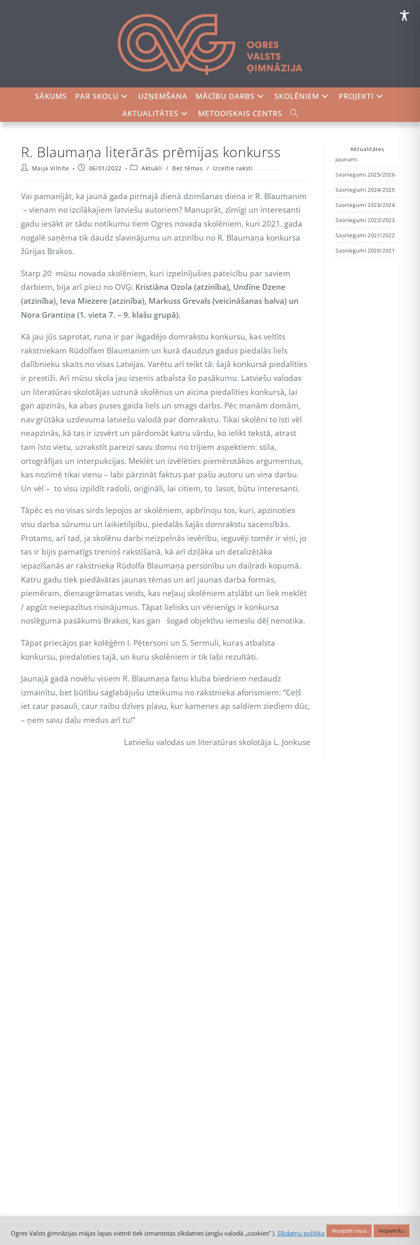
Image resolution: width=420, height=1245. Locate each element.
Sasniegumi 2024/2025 (365, 189)
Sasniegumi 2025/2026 (365, 174)
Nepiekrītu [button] (391, 1230)
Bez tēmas (187, 168)
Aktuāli (152, 168)
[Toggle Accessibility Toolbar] (404, 15)
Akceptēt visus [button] (349, 1230)
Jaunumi (346, 159)
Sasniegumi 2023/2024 (365, 205)
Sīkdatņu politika (300, 1233)
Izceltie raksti (233, 168)
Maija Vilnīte (50, 168)
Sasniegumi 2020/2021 (365, 250)
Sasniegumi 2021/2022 (365, 235)
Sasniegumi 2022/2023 (365, 220)
